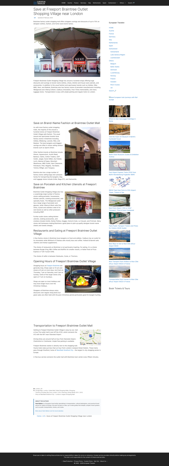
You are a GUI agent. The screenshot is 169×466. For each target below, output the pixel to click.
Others (122, 3)
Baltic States (114, 67)
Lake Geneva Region (117, 55)
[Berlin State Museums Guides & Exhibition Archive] (119, 147)
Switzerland (112, 3)
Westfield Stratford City (65, 350)
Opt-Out (96, 461)
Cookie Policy (88, 461)
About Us (103, 461)
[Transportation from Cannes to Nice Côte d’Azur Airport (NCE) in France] (119, 272)
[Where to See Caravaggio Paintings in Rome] (119, 111)
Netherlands (97, 3)
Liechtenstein (115, 58)
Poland (112, 79)
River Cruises (115, 85)
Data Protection (68, 461)
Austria (70, 3)
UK (35, 17)
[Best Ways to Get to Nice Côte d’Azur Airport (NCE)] (119, 236)
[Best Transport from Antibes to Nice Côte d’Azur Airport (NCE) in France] (119, 254)
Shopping (72, 390)
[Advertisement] (67, 107)
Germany (83, 3)
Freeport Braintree (53, 266)
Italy (89, 3)
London (37, 388)
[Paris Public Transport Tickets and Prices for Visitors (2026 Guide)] (119, 218)
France (76, 3)
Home (39, 416)
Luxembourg (114, 73)
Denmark (113, 70)
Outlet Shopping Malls (62, 390)
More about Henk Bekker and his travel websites (49, 411)
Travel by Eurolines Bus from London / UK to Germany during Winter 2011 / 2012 (59, 392)
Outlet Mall (52, 390)
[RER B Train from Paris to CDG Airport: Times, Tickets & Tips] (119, 183)
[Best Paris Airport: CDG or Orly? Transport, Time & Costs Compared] (119, 200)
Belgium (113, 64)
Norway (113, 76)
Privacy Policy (78, 461)
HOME (63, 3)
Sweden (113, 82)
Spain (104, 3)
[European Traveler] (39, 2)
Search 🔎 (131, 3)
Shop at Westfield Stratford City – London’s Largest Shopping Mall (55, 394)
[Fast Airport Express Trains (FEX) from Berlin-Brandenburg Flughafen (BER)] (119, 165)
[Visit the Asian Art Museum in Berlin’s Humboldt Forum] (119, 129)
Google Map (39, 390)
